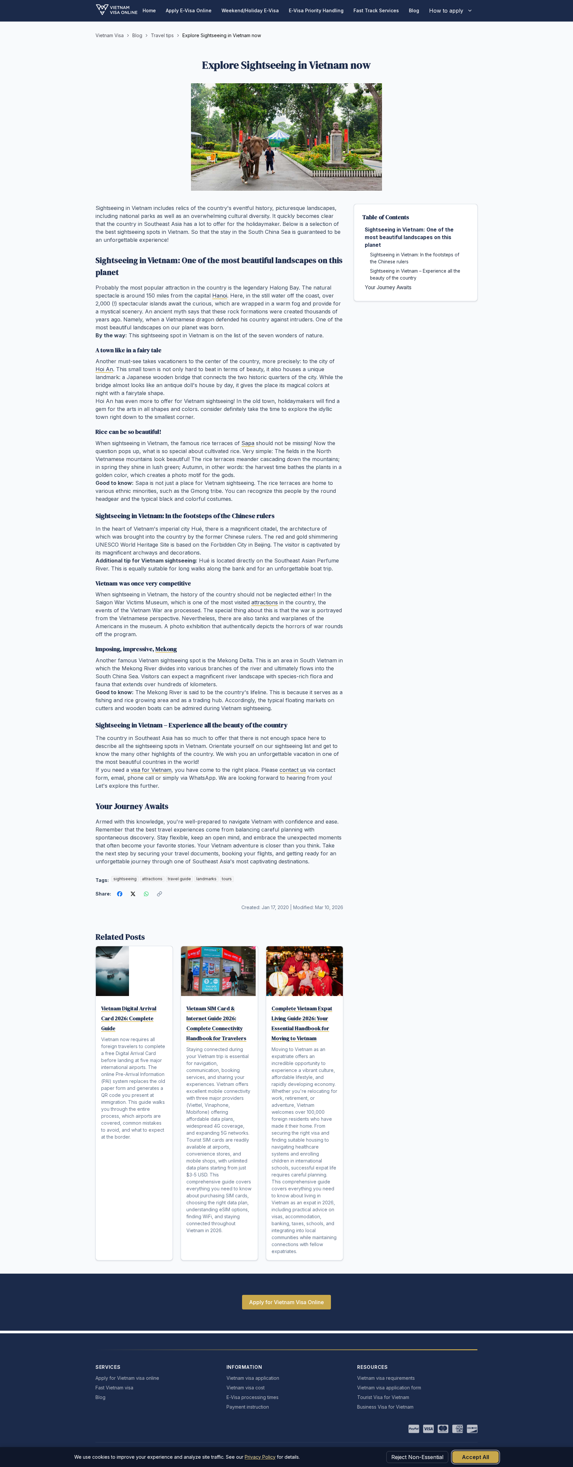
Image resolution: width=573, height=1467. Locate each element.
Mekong (166, 649)
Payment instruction (247, 1407)
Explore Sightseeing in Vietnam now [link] (221, 35)
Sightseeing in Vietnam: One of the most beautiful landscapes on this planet (409, 237)
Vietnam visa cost (245, 1387)
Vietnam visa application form (389, 1387)
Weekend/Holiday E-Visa (250, 10)
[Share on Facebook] (120, 894)
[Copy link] (159, 894)
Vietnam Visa (110, 35)
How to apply (446, 10)
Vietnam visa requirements (386, 1378)
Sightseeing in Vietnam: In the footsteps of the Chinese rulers (414, 258)
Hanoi (219, 295)
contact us (293, 770)
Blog (414, 10)
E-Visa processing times (252, 1397)
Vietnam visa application (252, 1378)
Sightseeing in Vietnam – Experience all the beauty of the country (415, 274)
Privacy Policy (260, 1457)
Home (149, 10)
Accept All (475, 1457)
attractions (264, 602)
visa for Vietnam (151, 770)
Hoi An (104, 369)
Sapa (247, 443)
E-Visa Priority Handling (316, 10)
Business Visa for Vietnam (385, 1407)
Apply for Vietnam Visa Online (286, 1302)
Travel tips (162, 35)
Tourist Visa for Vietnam (383, 1397)
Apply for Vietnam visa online (127, 1378)
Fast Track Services (376, 10)
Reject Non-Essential (417, 1457)
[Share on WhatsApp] (146, 894)
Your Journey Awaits (388, 287)
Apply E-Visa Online (189, 10)
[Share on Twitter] (133, 894)
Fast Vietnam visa (114, 1387)
